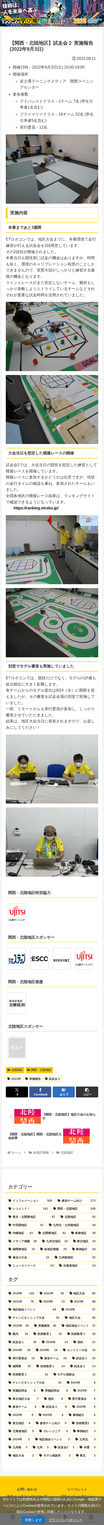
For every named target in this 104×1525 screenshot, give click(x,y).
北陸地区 (17, 1070)
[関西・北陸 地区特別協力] (17, 914)
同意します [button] (33, 1520)
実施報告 (35, 1079)
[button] (87, 1092)
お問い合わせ (27, 1489)
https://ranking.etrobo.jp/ (36, 508)
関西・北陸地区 (41, 1070)
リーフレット (77, 1489)
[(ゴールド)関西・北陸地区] (17, 959)
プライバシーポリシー (65, 1520)
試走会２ (54, 1079)
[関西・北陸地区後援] (17, 1003)
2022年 (16, 1079)
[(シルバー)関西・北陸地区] (84, 959)
